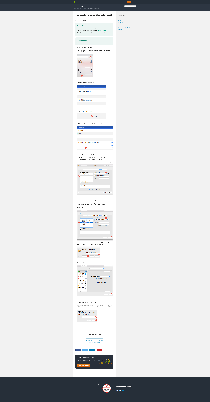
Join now (129, 1)
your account (96, 305)
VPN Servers (76, 385)
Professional (95, 1)
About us (96, 385)
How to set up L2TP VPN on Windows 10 (94, 337)
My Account (123, 1)
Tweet (86, 350)
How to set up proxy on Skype (94, 342)
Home (75, 8)
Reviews (96, 387)
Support (105, 1)
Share (79, 350)
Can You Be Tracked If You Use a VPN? (125, 24)
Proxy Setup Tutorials (83, 8)
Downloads (86, 385)
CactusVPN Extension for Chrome (101, 42)
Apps (101, 1)
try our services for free (101, 30)
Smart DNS (75, 387)
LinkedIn (93, 350)
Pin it (100, 350)
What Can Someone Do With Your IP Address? (126, 17)
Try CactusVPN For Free (84, 365)
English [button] (134, 1)
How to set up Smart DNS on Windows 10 (94, 340)
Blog (85, 387)
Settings (89, 33)
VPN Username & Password (82, 306)
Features (85, 1)
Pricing (90, 1)
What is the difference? (91, 307)
